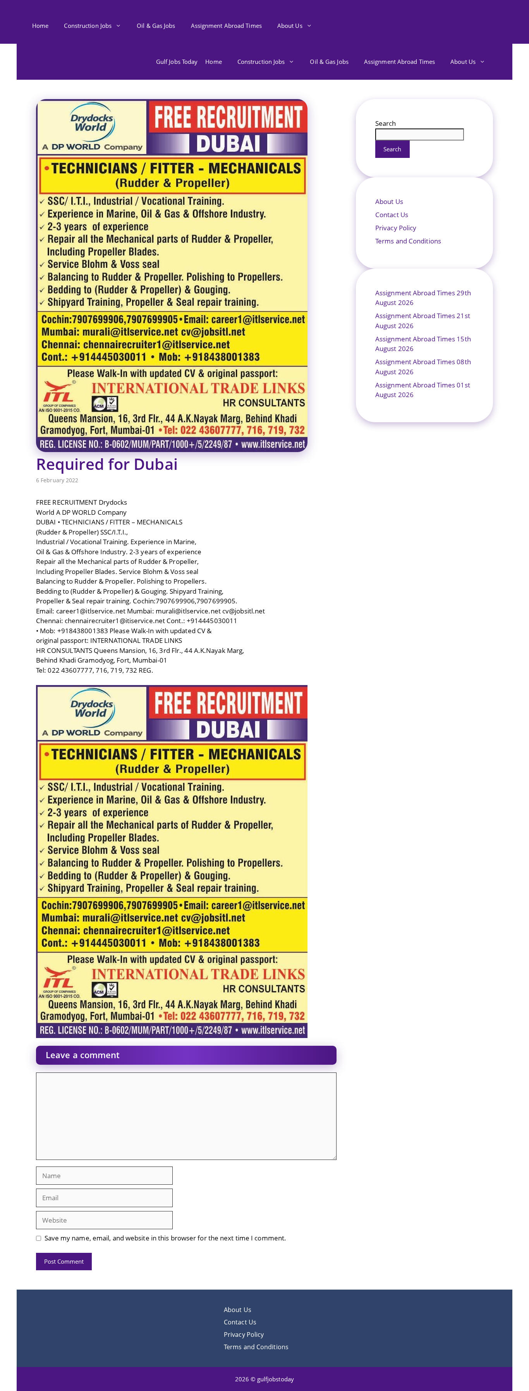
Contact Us (391, 214)
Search (385, 123)
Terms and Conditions (408, 240)
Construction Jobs (88, 25)
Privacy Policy (395, 227)
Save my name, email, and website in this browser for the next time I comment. (166, 1237)
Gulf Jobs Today (177, 61)
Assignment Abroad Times (226, 25)
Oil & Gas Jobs (156, 25)
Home (40, 25)
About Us (289, 25)
